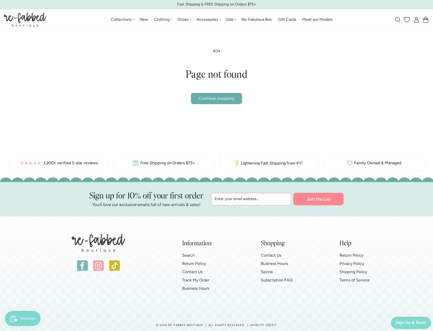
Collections (121, 19)
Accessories (207, 19)
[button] (122, 19)
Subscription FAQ (276, 280)
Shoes (182, 19)
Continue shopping (216, 98)
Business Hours (195, 288)
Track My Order (195, 280)
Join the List (318, 199)
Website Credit (263, 325)
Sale (230, 19)
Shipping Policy (353, 271)
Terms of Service (355, 280)
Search (188, 255)
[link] (59, 163)
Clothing (162, 19)
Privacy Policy (352, 263)
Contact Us (192, 271)
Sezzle (267, 271)
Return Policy (194, 263)
